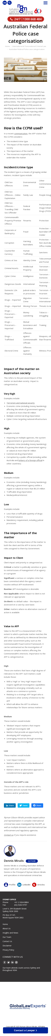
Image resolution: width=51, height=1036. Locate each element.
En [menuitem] (4, 2)
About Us (6, 928)
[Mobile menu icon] (45, 3)
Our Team (7, 937)
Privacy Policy (8, 950)
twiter (23, 805)
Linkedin (10, 805)
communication (20, 133)
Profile (12, 884)
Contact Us (7, 941)
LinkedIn (26, 884)
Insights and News (10, 933)
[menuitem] (5, 3)
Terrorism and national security (21, 403)
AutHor (31, 861)
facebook (37, 805)
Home (5, 924)
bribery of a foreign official (30, 460)
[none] (5, 3)
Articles (41, 884)
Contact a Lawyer (24, 1030)
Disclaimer (7, 945)
